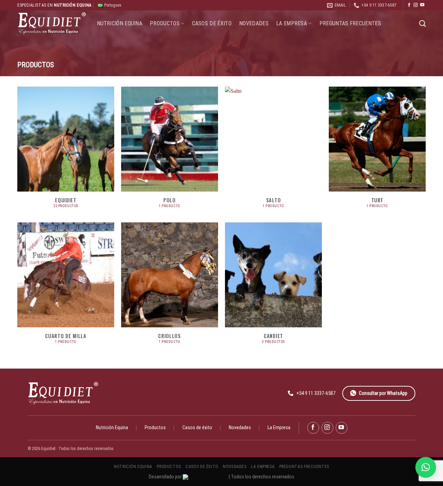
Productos (165, 23)
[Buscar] (422, 23)
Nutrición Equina (119, 23)
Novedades (254, 23)
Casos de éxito (212, 23)
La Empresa (291, 23)
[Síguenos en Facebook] (409, 5)
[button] (425, 467)
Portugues (112, 5)
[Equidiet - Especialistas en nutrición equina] (52, 23)
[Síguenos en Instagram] (416, 5)
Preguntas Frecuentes (350, 23)
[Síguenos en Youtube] (422, 5)
